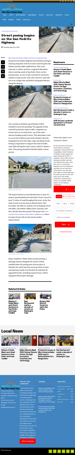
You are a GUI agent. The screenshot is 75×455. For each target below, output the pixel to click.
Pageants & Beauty (59, 95)
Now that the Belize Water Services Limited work (27, 58)
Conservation (58, 118)
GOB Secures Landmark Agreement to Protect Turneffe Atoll (63, 123)
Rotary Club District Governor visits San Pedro (45, 305)
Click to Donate (28, 441)
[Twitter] (71, 1)
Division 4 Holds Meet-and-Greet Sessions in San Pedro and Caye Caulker (13, 307)
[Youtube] (74, 1)
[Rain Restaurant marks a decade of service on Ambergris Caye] (30, 296)
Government (57, 80)
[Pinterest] (68, 1)
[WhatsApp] (3, 76)
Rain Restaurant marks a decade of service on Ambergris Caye (29, 307)
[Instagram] (63, 1)
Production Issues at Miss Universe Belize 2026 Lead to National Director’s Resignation (46, 354)
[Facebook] (60, 1)
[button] (71, 24)
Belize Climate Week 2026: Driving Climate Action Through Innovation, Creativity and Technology (62, 87)
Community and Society (9, 31)
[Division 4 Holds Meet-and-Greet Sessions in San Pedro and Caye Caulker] (14, 296)
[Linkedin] (66, 1)
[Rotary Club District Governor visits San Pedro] (45, 296)
